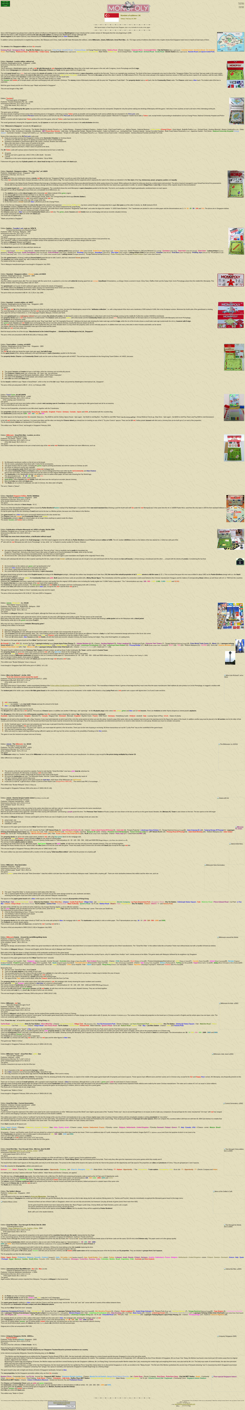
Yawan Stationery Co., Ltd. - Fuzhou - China (23, 1228)
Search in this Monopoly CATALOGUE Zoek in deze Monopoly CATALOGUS (61, 1403)
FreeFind (64, 1404)
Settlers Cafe (12, 1193)
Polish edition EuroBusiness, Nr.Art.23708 (64, 685)
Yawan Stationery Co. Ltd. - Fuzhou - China (22, 1151)
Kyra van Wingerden (38, 1196)
